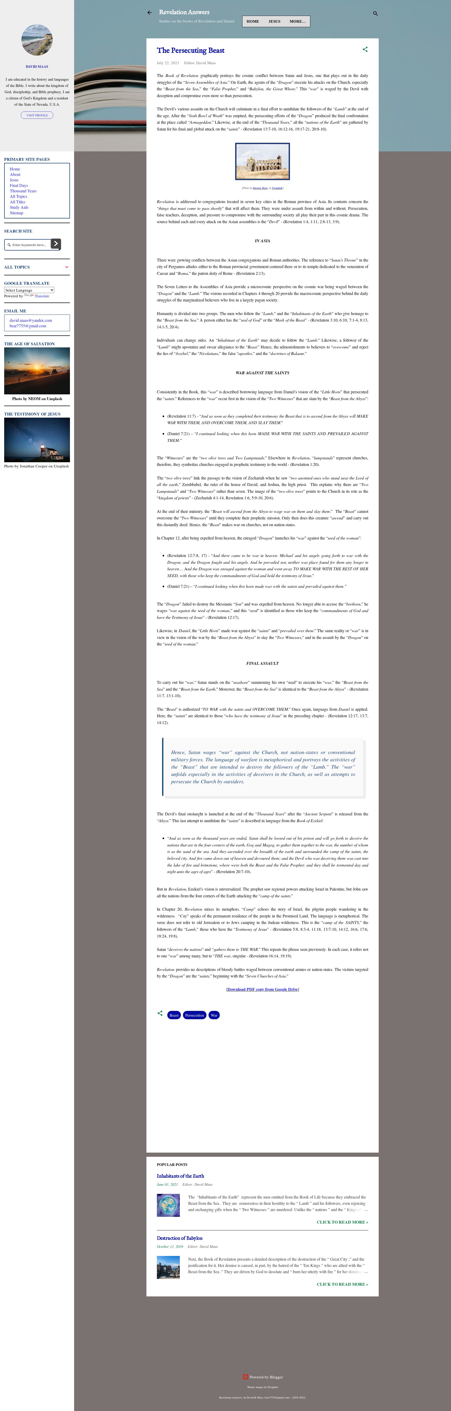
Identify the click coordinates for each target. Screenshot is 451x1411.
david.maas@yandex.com (31, 320)
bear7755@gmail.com (28, 325)
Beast (174, 1015)
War (214, 1015)
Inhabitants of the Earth (180, 1176)
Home (253, 21)
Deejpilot (273, 1387)
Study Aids (19, 207)
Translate (42, 295)
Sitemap (16, 212)
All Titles (17, 201)
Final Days (19, 185)
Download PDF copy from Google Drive (263, 989)
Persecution (194, 1015)
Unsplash (277, 188)
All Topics (18, 196)
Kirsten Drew (260, 188)
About (15, 174)
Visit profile (37, 115)
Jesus (274, 21)
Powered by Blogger (266, 1376)
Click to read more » (342, 1222)
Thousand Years (23, 190)
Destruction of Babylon (180, 1239)
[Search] (375, 14)
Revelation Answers (184, 12)
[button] (365, 50)
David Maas (37, 66)
